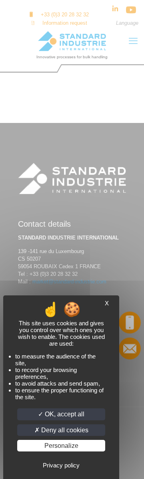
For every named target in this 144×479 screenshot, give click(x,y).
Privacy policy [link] (61, 465)
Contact (130, 348)
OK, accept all (63, 414)
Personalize (61, 445)
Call (130, 322)
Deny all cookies (64, 430)
